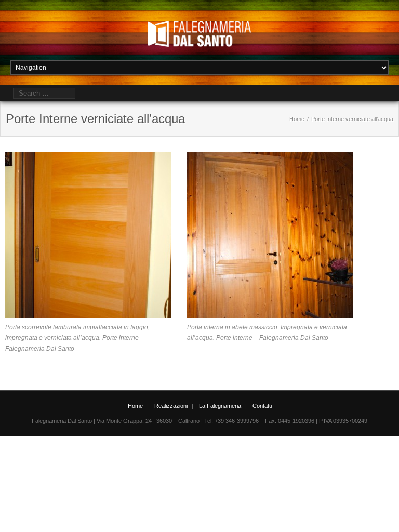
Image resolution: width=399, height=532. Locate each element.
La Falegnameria (220, 406)
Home (296, 119)
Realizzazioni (171, 406)
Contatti (262, 406)
